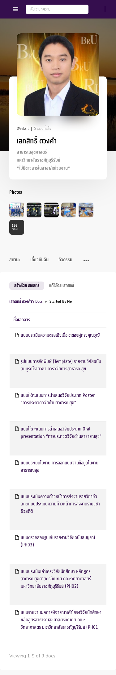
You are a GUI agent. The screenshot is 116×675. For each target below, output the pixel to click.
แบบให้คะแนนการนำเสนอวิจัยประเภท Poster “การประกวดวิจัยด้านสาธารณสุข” (58, 399)
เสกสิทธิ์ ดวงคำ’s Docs (25, 301)
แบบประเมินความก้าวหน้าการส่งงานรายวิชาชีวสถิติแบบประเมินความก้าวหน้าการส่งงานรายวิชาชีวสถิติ (60, 504)
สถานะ (14, 259)
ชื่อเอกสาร (21, 319)
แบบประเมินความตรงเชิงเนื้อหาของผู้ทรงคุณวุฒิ (60, 335)
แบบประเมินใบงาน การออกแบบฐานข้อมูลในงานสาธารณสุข (59, 466)
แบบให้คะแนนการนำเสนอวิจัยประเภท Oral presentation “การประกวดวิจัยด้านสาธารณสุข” (61, 433)
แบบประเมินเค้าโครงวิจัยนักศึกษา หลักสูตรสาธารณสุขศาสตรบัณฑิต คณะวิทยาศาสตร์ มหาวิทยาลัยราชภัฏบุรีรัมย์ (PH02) (56, 579)
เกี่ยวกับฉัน (39, 259)
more (15, 227)
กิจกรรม (65, 259)
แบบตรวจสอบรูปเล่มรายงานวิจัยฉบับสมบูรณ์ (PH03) (58, 541)
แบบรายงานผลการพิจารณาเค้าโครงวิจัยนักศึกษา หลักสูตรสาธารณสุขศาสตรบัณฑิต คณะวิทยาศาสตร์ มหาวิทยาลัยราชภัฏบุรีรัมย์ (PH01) (61, 620)
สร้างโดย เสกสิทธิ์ (26, 285)
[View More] (86, 260)
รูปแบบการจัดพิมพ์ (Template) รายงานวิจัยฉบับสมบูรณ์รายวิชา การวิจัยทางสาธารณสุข (61, 365)
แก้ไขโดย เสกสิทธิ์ (61, 285)
